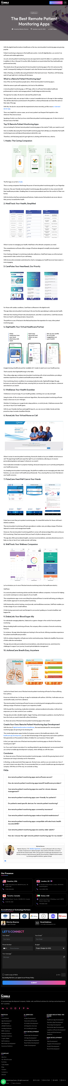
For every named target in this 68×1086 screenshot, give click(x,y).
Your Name (6, 935)
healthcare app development (12, 735)
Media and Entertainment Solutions (54, 1033)
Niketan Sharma (23, 29)
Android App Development (31, 1040)
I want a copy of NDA (11, 975)
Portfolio (4, 1062)
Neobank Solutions (7, 1036)
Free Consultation (57, 2)
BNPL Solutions (6, 1031)
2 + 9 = (58, 975)
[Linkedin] (5, 861)
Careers (4, 1069)
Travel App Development (54, 1025)
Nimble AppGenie (35, 849)
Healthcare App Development (55, 1020)
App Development (7, 1021)
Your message (7, 954)
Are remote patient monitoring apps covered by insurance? (30, 809)
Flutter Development (30, 1045)
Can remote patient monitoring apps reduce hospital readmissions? (33, 815)
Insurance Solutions (7, 1046)
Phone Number (7, 944)
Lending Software (7, 1028)
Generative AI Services (30, 1021)
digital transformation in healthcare (23, 727)
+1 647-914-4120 (9, 902)
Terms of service (16, 1083)
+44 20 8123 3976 (43, 889)
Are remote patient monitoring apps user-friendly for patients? (32, 797)
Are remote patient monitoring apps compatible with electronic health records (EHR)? (34, 822)
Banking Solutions (7, 1033)
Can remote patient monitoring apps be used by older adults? (31, 830)
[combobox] (5, 948)
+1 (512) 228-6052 (9, 889)
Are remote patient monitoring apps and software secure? (30, 777)
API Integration (6, 1023)
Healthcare (34, 13)
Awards (4, 1074)
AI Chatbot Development (31, 1023)
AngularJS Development (54, 1044)
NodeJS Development (53, 1046)
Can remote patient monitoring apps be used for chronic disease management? (32, 790)
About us (4, 1057)
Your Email (38, 935)
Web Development (52, 1041)
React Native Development (31, 1043)
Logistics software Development (56, 1030)
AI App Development (30, 1018)
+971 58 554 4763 (43, 903)
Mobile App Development (31, 1035)
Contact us (5, 1072)
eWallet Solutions (6, 1026)
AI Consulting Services (30, 1028)
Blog (3, 1067)
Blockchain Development (8, 1043)
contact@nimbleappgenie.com (48, 924)
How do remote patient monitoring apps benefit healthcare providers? (34, 783)
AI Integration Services (30, 1026)
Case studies (5, 1064)
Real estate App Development (55, 1027)
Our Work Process (7, 1059)
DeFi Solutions (6, 1041)
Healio (21, 182)
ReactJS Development (53, 1049)
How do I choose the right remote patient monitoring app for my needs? (35, 836)
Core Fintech (5, 1018)
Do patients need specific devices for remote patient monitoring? (33, 803)
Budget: (37, 944)
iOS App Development (30, 1038)
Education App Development (55, 1022)
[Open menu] (65, 2)
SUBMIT (34, 983)
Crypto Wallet (5, 1038)
